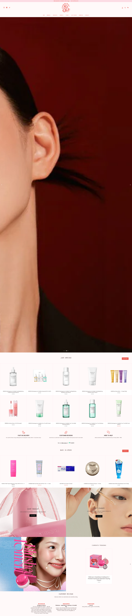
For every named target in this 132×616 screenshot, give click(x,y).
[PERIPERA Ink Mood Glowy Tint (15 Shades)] (13, 480)
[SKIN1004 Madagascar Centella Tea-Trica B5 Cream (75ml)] (39, 480)
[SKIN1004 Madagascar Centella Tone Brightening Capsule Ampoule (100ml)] (13, 447)
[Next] (130, 220)
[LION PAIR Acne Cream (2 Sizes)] (66, 540)
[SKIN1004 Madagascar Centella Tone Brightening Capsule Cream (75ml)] (92, 447)
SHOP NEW (125, 429)
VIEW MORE (33, 586)
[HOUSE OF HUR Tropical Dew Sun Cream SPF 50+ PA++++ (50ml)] (13, 540)
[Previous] (1, 220)
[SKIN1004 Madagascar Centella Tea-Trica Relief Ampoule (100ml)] (66, 480)
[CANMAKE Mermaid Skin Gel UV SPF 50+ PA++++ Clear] (39, 540)
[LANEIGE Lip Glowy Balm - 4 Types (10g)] (119, 447)
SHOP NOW (99, 587)
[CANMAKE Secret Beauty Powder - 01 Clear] (92, 540)
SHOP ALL (125, 522)
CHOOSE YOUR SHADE (107, 224)
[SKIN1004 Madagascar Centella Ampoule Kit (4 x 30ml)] (39, 447)
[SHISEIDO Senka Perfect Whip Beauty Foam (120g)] (119, 540)
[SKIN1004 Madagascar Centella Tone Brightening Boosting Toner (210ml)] (66, 447)
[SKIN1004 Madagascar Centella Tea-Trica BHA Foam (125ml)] (119, 480)
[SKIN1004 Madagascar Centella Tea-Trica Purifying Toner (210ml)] (92, 480)
